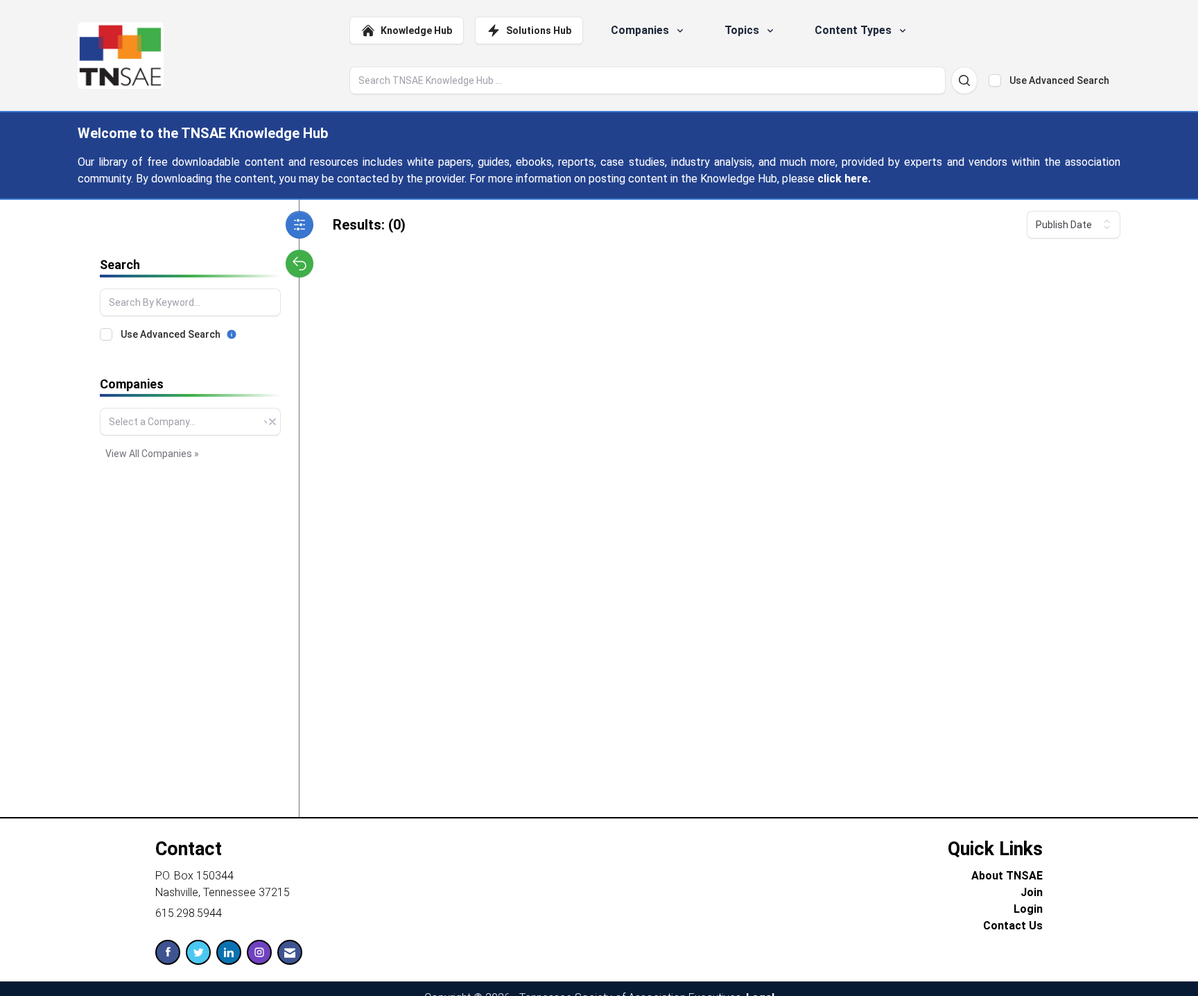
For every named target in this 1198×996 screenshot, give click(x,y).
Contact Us (1013, 925)
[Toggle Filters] (299, 225)
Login (1028, 909)
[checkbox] (995, 80)
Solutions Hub (538, 30)
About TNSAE (1007, 875)
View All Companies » (152, 453)
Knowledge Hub (416, 30)
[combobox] (190, 422)
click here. (844, 178)
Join (1032, 892)
